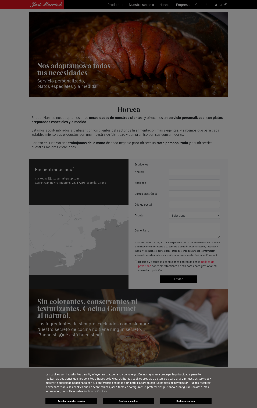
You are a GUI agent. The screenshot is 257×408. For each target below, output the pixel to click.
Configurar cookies (128, 401)
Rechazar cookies (185, 401)
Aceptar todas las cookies (71, 401)
